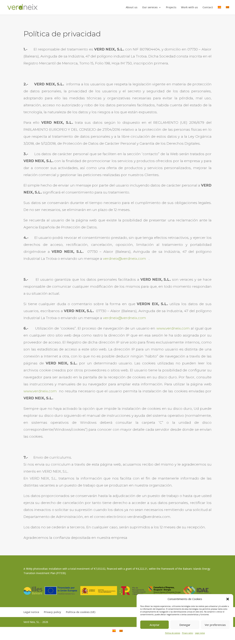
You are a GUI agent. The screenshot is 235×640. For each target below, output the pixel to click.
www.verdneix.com (173, 328)
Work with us (189, 7)
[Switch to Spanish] (219, 10)
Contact (208, 7)
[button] (227, 599)
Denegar (184, 625)
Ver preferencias (215, 625)
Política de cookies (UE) (80, 612)
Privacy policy (187, 633)
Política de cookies (172, 633)
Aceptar (155, 625)
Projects (171, 7)
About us (131, 7)
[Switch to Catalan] (227, 10)
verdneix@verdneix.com (124, 258)
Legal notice (200, 633)
